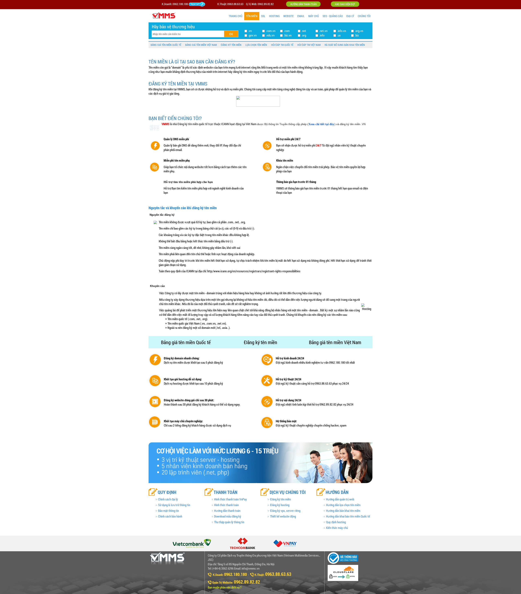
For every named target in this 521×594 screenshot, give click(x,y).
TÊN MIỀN (251, 16)
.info (321, 35)
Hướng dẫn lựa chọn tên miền (343, 505)
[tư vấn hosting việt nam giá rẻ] (202, 4)
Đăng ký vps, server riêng (285, 511)
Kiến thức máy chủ (337, 528)
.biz (357, 35)
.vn (250, 31)
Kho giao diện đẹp (345, 4)
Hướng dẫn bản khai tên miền (343, 511)
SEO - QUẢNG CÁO (333, 16)
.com (287, 31)
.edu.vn (270, 35)
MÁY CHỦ (313, 16)
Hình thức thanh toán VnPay (230, 499)
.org (303, 35)
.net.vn (323, 31)
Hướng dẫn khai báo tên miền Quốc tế (348, 516)
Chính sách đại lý (168, 499)
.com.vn (270, 31)
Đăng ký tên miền (280, 499)
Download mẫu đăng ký (227, 516)
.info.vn (341, 31)
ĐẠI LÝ (350, 16)
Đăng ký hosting (279, 505)
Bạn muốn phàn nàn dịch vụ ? (224, 587)
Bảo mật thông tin (168, 511)
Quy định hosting (336, 522)
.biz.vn (287, 35)
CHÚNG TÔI (364, 16)
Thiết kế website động (283, 516)
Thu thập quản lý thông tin (229, 522)
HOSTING (274, 16)
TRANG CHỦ (235, 16)
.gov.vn (252, 35)
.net (303, 31)
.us (339, 35)
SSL (263, 16)
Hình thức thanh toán (226, 505)
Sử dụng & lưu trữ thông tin (174, 505)
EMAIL (301, 16)
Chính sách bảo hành (170, 516)
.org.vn (359, 31)
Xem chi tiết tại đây (321, 124)
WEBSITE (288, 16)
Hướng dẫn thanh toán (303, 4)
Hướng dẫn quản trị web (340, 499)
